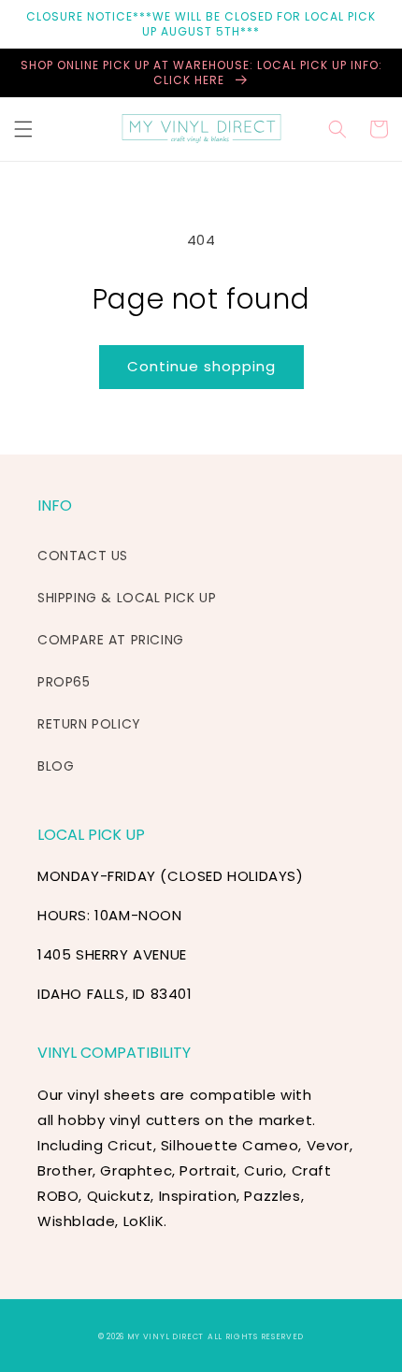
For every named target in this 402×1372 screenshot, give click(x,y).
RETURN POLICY (89, 724)
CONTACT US (82, 555)
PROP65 (64, 681)
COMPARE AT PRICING (110, 639)
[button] (23, 129)
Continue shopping (201, 366)
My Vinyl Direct (166, 1336)
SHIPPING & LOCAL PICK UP (126, 597)
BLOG (55, 766)
